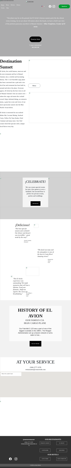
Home (2, 5)
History (18, 5)
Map (7, 8)
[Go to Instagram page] (53, 6)
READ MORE (35, 343)
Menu (7, 5)
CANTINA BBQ (45, 450)
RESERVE (35, 203)
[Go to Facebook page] (50, 6)
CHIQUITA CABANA (45, 443)
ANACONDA (61, 450)
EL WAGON (61, 443)
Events (3, 8)
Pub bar (13, 5)
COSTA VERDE (45, 458)
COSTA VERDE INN (61, 458)
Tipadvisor (64, 6)
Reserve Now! (35, 39)
